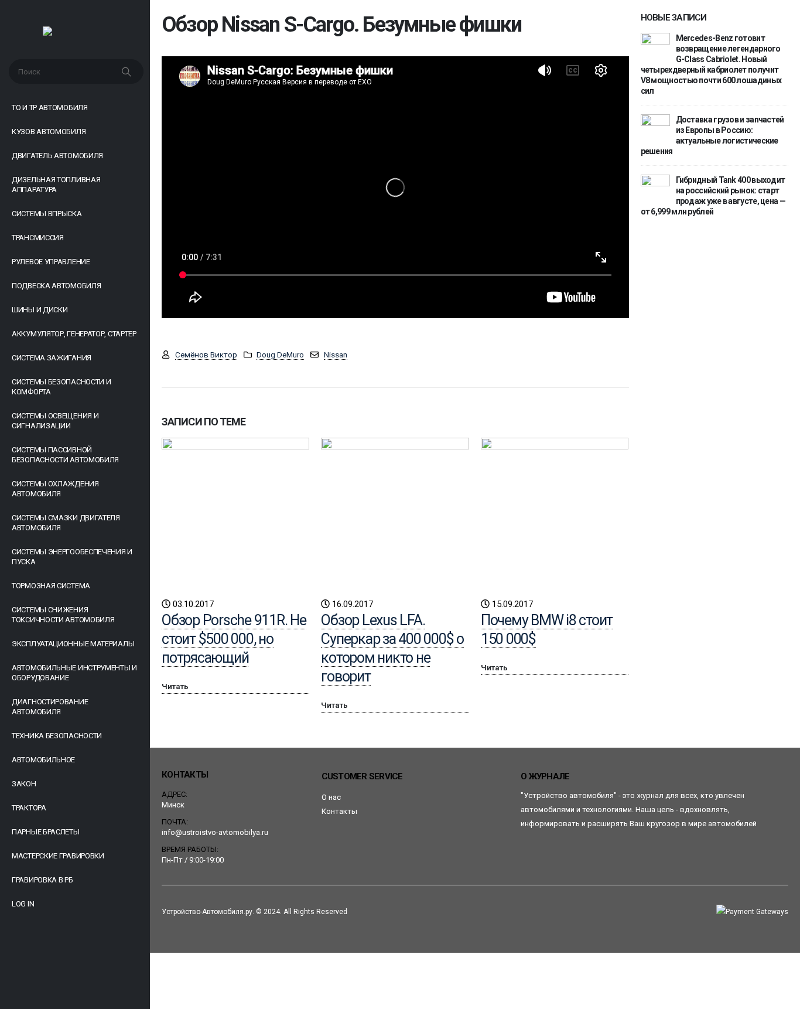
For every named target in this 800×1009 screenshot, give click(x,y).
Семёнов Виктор (206, 354)
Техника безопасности (57, 735)
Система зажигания (51, 357)
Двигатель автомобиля (57, 155)
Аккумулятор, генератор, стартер (74, 333)
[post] (655, 47)
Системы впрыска (47, 213)
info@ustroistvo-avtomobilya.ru (215, 832)
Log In (23, 903)
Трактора (29, 807)
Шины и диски (39, 309)
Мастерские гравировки (58, 855)
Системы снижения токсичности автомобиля (63, 614)
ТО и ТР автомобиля (50, 107)
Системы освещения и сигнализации (55, 420)
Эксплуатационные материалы (73, 643)
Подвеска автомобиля (56, 285)
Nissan (335, 354)
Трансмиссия (38, 237)
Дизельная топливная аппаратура (56, 184)
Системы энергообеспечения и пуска (72, 556)
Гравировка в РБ (42, 879)
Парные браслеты (46, 831)
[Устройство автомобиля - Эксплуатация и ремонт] (75, 34)
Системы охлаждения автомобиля (55, 488)
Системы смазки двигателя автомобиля (66, 522)
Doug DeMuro (280, 354)
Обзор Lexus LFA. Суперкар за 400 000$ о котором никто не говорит (392, 648)
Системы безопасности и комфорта (61, 386)
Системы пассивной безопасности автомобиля (65, 454)
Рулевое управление (51, 261)
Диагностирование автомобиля (50, 706)
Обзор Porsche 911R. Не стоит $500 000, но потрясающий (234, 639)
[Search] (127, 71)
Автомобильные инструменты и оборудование (74, 672)
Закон (24, 783)
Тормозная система (51, 585)
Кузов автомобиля (49, 131)
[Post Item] (235, 511)
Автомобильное (43, 759)
